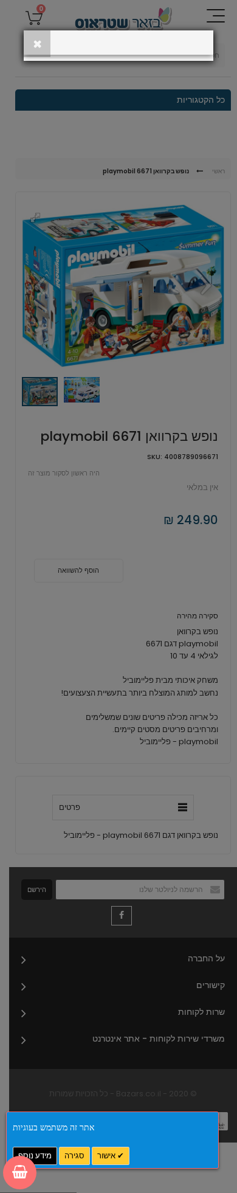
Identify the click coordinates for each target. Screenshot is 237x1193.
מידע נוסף (35, 1155)
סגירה (74, 1155)
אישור (107, 1155)
